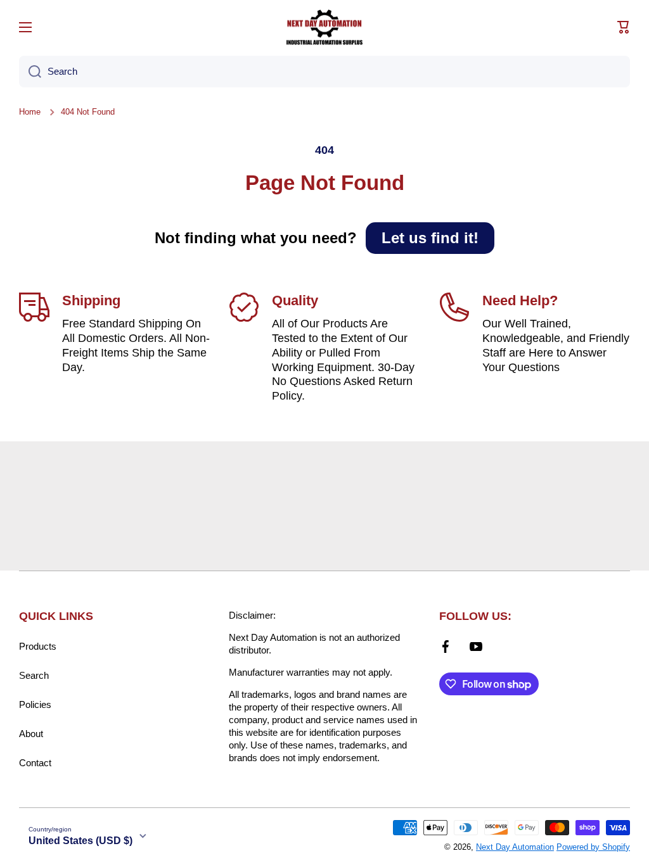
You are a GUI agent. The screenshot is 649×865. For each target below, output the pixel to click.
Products (37, 646)
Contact (35, 762)
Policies (35, 704)
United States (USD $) (80, 840)
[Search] (30, 71)
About (31, 733)
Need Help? (520, 300)
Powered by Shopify (593, 847)
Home (30, 112)
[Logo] (324, 27)
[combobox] (324, 71)
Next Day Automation (515, 847)
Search (34, 675)
